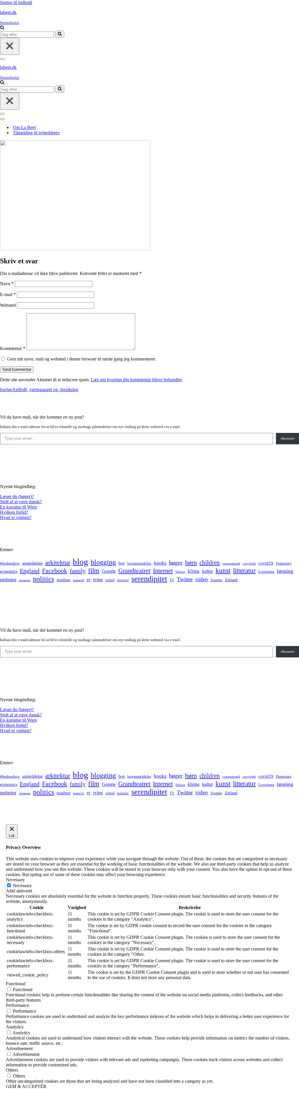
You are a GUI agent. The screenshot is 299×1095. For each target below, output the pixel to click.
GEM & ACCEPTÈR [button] (26, 1086)
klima (193, 571)
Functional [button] (15, 983)
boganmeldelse (139, 563)
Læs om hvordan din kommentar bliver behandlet (136, 379)
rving (98, 579)
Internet (163, 570)
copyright (249, 563)
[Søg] (2, 27)
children (209, 562)
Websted (8, 305)
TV (172, 580)
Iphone (180, 571)
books (160, 563)
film (93, 570)
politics (43, 579)
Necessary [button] (15, 879)
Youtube (216, 580)
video (201, 579)
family (78, 570)
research (78, 580)
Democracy (284, 563)
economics (8, 571)
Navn (7, 283)
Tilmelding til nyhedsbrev (36, 132)
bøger (175, 563)
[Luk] (9, 46)
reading (63, 579)
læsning (285, 571)
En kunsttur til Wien (18, 506)
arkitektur (57, 562)
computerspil (231, 563)
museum (24, 580)
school (109, 580)
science (123, 580)
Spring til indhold (16, 2)
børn (191, 562)
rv (89, 579)
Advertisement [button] (19, 1048)
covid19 (265, 563)
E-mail (8, 294)
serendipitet (149, 579)
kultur (207, 571)
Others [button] (12, 1070)
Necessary (22, 885)
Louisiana (266, 572)
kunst (222, 570)
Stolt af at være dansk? (21, 501)
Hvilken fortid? (14, 512)
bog (122, 563)
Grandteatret (134, 570)
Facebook (54, 570)
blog (80, 561)
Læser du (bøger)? (17, 496)
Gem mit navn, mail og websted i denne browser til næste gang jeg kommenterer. (81, 358)
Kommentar (12, 348)
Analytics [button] (14, 1026)
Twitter (185, 579)
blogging (103, 562)
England (29, 570)
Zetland (231, 579)
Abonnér (287, 438)
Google (109, 571)
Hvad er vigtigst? (16, 517)
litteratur (244, 570)
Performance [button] (17, 1005)
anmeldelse (32, 563)
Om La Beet (24, 127)
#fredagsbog (10, 563)
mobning (8, 579)
